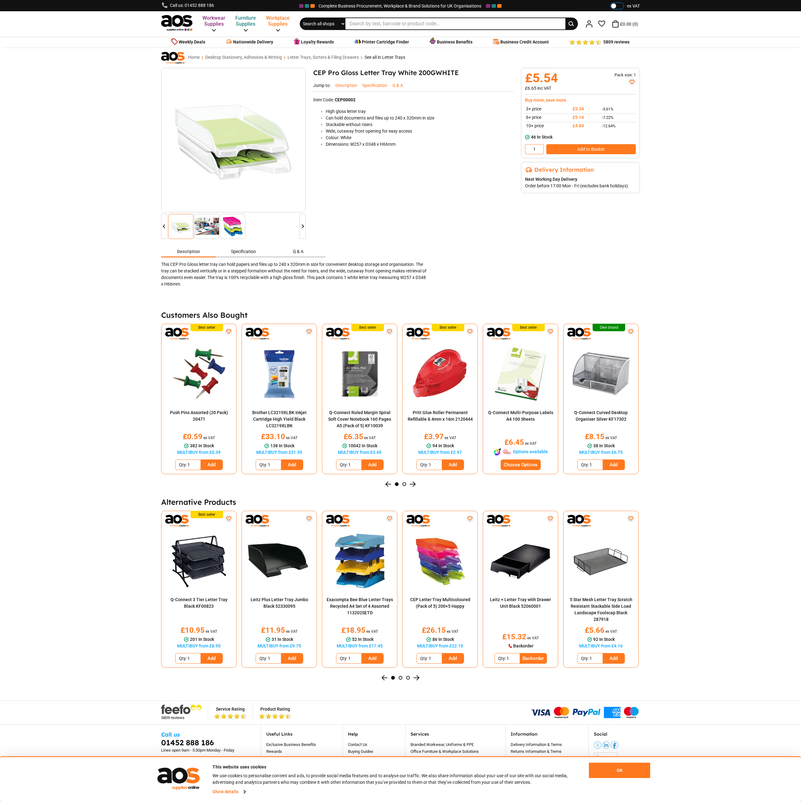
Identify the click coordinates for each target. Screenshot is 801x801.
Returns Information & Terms (536, 751)
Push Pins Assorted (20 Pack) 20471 (199, 416)
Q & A (298, 251)
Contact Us (357, 744)
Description (188, 251)
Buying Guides (360, 751)
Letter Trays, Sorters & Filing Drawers (323, 57)
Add (211, 465)
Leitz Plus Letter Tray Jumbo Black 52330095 (279, 603)
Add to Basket (591, 149)
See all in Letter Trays (385, 57)
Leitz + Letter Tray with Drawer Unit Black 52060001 (520, 603)
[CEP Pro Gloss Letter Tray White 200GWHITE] (233, 140)
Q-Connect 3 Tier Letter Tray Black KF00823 (199, 603)
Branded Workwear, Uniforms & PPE (442, 744)
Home (194, 57)
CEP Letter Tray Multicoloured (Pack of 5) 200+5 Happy (440, 603)
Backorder (533, 658)
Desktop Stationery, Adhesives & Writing (243, 57)
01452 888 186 (199, 5)
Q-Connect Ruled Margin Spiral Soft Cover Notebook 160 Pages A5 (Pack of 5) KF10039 (359, 419)
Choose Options (521, 465)
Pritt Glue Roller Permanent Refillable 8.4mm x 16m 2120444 (440, 416)
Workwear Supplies (213, 21)
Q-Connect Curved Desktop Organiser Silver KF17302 (601, 416)
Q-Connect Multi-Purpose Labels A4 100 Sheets (520, 416)
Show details (225, 791)
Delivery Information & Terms (536, 744)
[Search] (571, 24)
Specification (243, 251)
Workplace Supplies (278, 21)
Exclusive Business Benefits (291, 744)
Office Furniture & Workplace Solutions (445, 751)
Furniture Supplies (245, 21)
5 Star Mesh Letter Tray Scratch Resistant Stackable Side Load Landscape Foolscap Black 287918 (601, 609)
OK (620, 770)
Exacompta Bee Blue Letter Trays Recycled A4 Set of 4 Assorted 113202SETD (360, 606)
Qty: (183, 464)
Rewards (274, 751)
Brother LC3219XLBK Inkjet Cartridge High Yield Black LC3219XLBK (279, 419)
